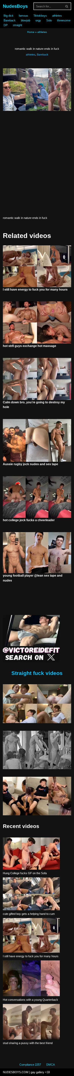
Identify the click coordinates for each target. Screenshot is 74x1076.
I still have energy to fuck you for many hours (35, 289)
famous (23, 15)
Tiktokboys (40, 15)
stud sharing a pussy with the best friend (28, 1043)
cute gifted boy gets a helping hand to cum (29, 913)
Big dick (8, 15)
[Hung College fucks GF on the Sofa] (31, 854)
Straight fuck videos (37, 673)
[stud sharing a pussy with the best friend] (31, 1022)
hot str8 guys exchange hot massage (29, 346)
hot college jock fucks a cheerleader (29, 520)
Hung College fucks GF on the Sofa (25, 873)
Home (30, 31)
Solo (49, 20)
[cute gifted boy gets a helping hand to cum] (31, 894)
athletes (57, 15)
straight (17, 25)
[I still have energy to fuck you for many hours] (31, 936)
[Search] (67, 6)
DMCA (50, 1064)
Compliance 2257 (30, 1064)
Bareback (10, 20)
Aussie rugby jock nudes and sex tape (30, 464)
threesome (63, 20)
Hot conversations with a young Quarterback (30, 999)
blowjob (25, 20)
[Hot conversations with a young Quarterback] (31, 978)
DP (6, 25)
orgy (38, 20)
